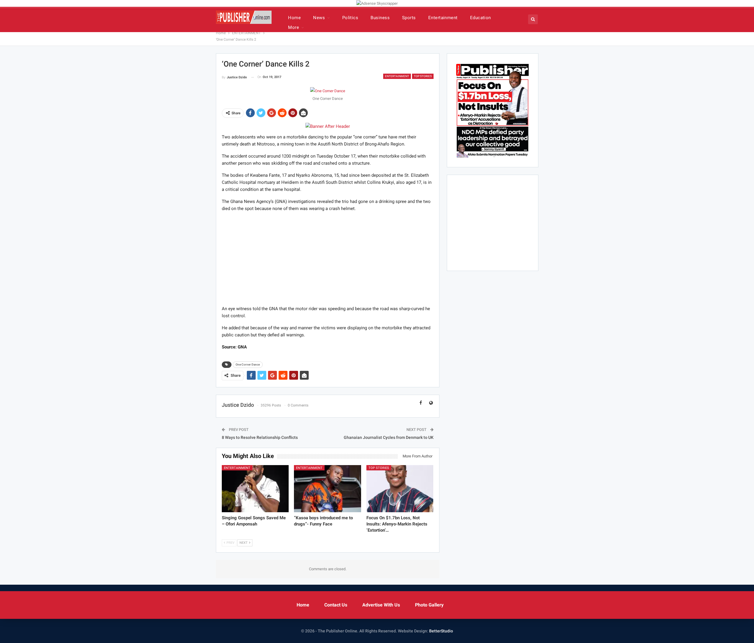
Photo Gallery (429, 605)
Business (380, 17)
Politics (350, 17)
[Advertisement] (327, 258)
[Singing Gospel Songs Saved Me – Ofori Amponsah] (255, 488)
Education (480, 17)
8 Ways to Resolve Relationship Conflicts (260, 437)
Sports (409, 17)
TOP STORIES (423, 76)
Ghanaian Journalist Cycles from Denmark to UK (389, 437)
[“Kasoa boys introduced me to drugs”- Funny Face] (327, 488)
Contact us (335, 605)
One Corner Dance (248, 364)
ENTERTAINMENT (397, 76)
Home (294, 17)
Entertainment (443, 17)
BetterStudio (441, 631)
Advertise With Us (381, 605)
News (319, 17)
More (293, 27)
